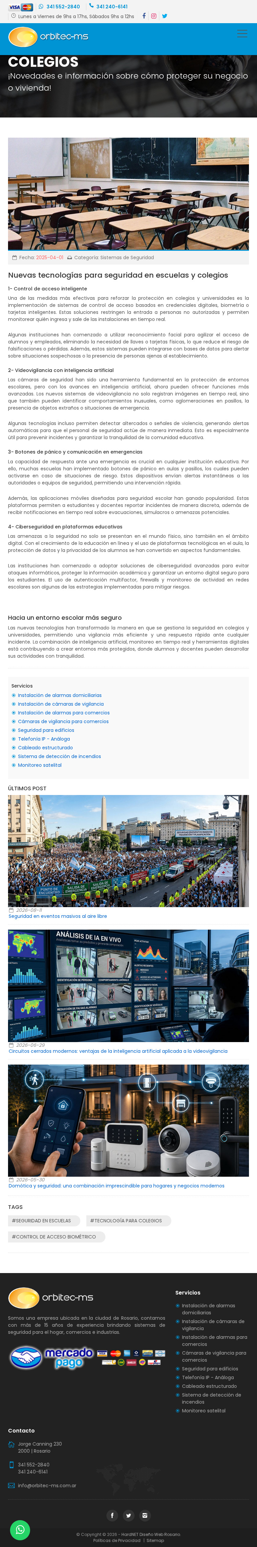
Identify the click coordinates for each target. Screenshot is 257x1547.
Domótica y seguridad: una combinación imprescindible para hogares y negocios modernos (117, 1185)
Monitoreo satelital (40, 765)
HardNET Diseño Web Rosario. (151, 1534)
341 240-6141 (111, 6)
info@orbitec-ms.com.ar (47, 1485)
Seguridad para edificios (46, 730)
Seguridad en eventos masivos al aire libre (58, 916)
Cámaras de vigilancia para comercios (63, 721)
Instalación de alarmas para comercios (64, 712)
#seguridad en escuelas (41, 1220)
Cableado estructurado (45, 747)
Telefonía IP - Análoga (44, 739)
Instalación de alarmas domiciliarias (60, 695)
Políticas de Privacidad (118, 1540)
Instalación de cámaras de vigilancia (61, 704)
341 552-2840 (63, 6)
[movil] (242, 35)
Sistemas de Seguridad (127, 257)
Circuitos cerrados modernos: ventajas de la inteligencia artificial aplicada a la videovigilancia (118, 1051)
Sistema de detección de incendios (59, 756)
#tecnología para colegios (126, 1220)
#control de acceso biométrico (54, 1236)
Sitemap (155, 1540)
